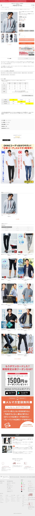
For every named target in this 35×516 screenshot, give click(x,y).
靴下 (23, 503)
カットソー (17, 228)
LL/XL (31, 30)
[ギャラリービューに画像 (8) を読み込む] (15, 40)
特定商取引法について (10, 491)
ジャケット (1, 496)
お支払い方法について (10, 485)
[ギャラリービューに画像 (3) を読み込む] (11, 36)
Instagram (24, 484)
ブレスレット (24, 502)
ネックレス (23, 497)
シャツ (28, 228)
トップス (7, 495)
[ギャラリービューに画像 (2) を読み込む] (7, 36)
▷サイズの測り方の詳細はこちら (27, 95)
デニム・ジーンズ (13, 497)
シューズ (17, 230)
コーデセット (28, 230)
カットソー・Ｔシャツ (8, 496)
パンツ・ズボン (13, 495)
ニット (6, 502)
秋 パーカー (12, 74)
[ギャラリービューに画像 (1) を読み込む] (3, 36)
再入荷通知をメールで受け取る (27, 43)
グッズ (23, 495)
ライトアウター (7, 228)
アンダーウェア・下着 (25, 504)
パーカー (1, 497)
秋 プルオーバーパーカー (5, 74)
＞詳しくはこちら (31, 469)
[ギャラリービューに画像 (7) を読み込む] (11, 40)
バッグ (23, 496)
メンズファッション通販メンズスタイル (6, 9)
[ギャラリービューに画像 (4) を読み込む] (15, 36)
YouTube (24, 486)
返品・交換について (9, 487)
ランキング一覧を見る (17, 358)
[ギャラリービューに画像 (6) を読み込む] (7, 40)
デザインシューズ (19, 497)
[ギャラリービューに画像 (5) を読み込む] (3, 40)
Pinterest (24, 489)
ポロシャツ (6, 230)
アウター (12, 9)
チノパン (12, 496)
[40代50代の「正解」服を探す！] (33, 7)
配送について (9, 484)
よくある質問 (9, 488)
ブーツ (17, 496)
